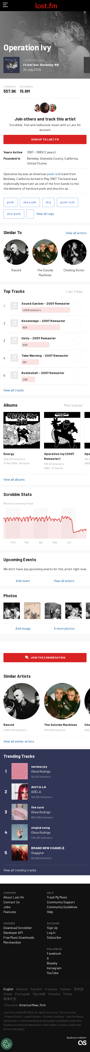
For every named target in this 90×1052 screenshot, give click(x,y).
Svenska (54, 994)
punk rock (54, 174)
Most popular (73, 405)
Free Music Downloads (18, 937)
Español (36, 989)
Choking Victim (73, 270)
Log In (51, 932)
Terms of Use (67, 1012)
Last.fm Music (75, 1016)
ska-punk (14, 214)
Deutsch (22, 989)
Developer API (13, 932)
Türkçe (67, 994)
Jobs (7, 907)
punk (10, 202)
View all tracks (13, 390)
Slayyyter (37, 853)
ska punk (29, 202)
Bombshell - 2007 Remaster (42, 373)
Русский (39, 994)
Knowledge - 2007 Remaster (43, 321)
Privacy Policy (13, 1016)
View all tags (45, 214)
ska (48, 202)
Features (9, 912)
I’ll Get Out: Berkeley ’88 (41, 65)
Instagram (54, 968)
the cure (37, 807)
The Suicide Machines (60, 725)
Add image (22, 628)
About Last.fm (13, 897)
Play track (77, 305)
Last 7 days (74, 291)
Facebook (54, 953)
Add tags (30, 214)
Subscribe (54, 937)
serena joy (39, 766)
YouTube (52, 973)
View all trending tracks (19, 870)
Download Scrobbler (17, 928)
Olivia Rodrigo (41, 771)
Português (22, 994)
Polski (7, 994)
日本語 (79, 989)
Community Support (61, 902)
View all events (64, 581)
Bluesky (52, 963)
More (84, 305)
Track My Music (57, 897)
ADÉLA (36, 792)
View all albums (14, 479)
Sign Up (52, 928)
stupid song (40, 827)
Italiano (65, 989)
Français (51, 989)
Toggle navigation (5, 5)
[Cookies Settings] (6, 1044)
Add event (23, 581)
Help (50, 912)
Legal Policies (32, 1016)
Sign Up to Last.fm (45, 139)
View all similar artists (18, 741)
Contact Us (11, 902)
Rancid (16, 270)
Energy (8, 454)
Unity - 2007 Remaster (38, 338)
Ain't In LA (38, 787)
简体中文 (9, 999)
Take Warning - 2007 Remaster (44, 355)
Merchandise (12, 942)
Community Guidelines (62, 907)
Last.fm (46, 5)
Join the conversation (47, 657)
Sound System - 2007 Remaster (45, 303)
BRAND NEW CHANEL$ (47, 848)
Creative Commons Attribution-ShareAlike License (35, 1024)
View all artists (76, 233)
